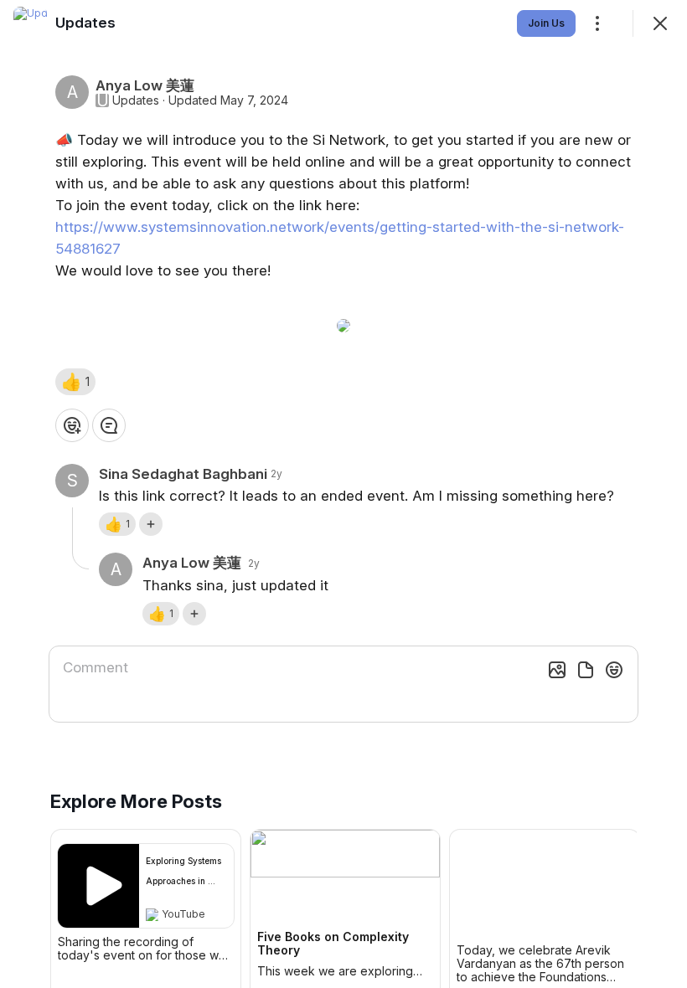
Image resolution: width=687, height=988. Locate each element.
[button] (75, 381)
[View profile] (30, 23)
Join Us (546, 23)
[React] (72, 425)
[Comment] (109, 425)
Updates (135, 100)
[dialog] (343, 494)
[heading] (85, 23)
